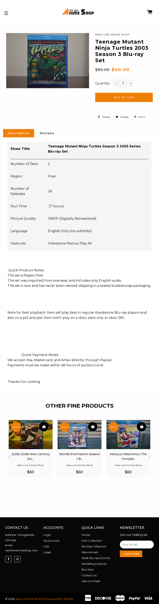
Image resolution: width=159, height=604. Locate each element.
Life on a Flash (91, 581)
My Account (51, 540)
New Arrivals (90, 552)
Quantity (102, 83)
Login (47, 534)
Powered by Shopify (59, 598)
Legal (47, 552)
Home (86, 534)
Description (18, 133)
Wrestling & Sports (94, 563)
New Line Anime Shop (30, 598)
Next (150, 455)
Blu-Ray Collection (94, 546)
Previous (9, 455)
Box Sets (88, 569)
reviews (47, 133)
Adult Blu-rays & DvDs (96, 558)
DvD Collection (92, 540)
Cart (46, 546)
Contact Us (89, 575)
